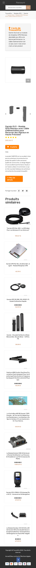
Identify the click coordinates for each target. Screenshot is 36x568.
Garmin (26, 13)
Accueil (7, 556)
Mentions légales (26, 556)
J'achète (13, 147)
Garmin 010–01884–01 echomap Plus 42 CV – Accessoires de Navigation (18, 493)
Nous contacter (15, 556)
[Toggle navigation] (3, 2)
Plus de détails (11, 179)
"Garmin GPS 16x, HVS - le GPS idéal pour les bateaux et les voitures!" (18, 229)
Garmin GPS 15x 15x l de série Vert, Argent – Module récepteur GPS (18, 265)
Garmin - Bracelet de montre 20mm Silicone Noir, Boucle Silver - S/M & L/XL (18, 337)
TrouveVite (8, 13)
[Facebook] (18, 559)
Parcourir (20, 2)
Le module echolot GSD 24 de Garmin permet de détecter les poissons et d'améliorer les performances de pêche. (18, 456)
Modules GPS (18, 13)
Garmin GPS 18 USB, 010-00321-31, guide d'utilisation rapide (18, 300)
